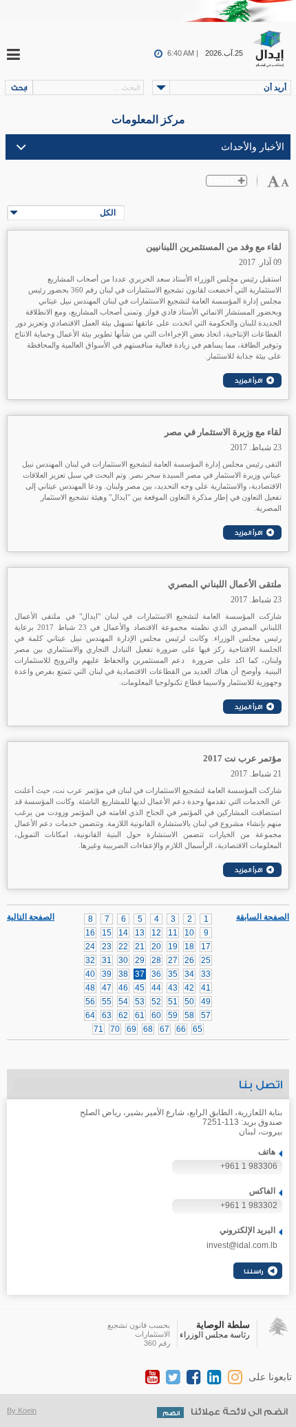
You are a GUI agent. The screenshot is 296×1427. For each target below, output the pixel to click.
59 (173, 1015)
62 (123, 1015)
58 (189, 1015)
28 (156, 960)
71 (98, 1029)
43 (173, 988)
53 (140, 1001)
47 (107, 988)
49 (206, 1001)
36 (156, 974)
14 (123, 933)
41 (206, 988)
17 (206, 946)
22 (123, 946)
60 (156, 1015)
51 (173, 1001)
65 (197, 1029)
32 (90, 960)
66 (181, 1029)
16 (90, 933)
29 (140, 960)
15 (107, 933)
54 (123, 1001)
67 (164, 1029)
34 (189, 974)
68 (148, 1029)
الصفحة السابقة (262, 917)
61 (140, 1015)
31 (107, 960)
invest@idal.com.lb (242, 1245)
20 (156, 946)
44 (156, 988)
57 (206, 1015)
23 (107, 946)
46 (123, 988)
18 (189, 946)
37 (140, 974)
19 (173, 946)
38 (123, 974)
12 (156, 933)
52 (156, 1001)
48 (90, 988)
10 (189, 933)
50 (189, 1001)
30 (123, 960)
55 (107, 1001)
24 (90, 946)
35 (173, 974)
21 (140, 946)
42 (189, 988)
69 (131, 1029)
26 (189, 960)
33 (206, 974)
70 (115, 1029)
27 (173, 960)
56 (90, 1001)
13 (140, 933)
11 (173, 933)
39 (107, 974)
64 (90, 1015)
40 (90, 974)
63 (107, 1015)
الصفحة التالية (30, 916)
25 (206, 960)
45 (140, 988)
